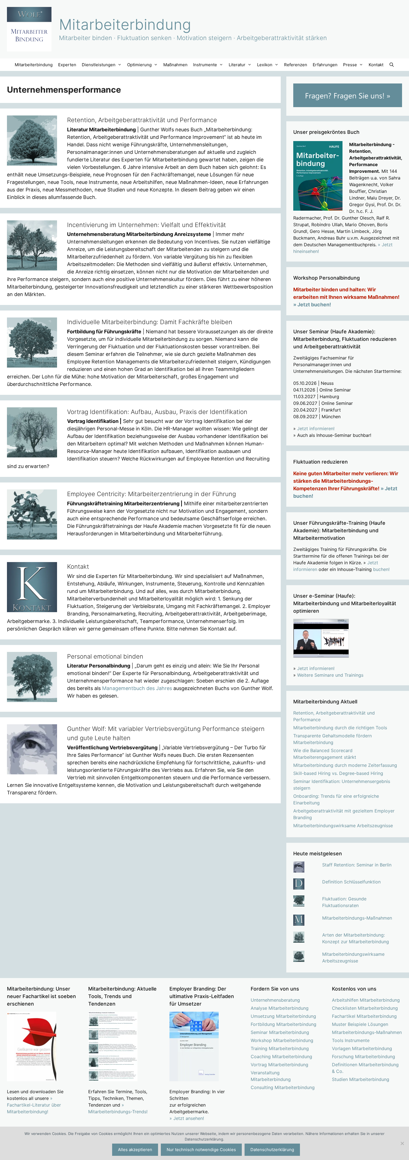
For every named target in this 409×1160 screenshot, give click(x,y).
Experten (67, 64)
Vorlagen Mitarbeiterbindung (362, 1048)
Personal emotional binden (105, 656)
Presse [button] (350, 64)
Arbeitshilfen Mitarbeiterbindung (366, 1000)
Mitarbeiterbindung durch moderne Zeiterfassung (345, 765)
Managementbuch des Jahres (137, 688)
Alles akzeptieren (135, 1149)
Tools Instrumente (350, 1040)
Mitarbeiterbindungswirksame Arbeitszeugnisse (343, 825)
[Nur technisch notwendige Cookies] (402, 1143)
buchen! (381, 569)
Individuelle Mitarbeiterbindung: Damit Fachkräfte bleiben (149, 322)
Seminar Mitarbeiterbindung (280, 1032)
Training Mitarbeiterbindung (280, 1048)
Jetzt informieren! (315, 428)
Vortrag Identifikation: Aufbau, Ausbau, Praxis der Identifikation (157, 411)
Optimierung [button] (139, 64)
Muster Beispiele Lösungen (360, 1024)
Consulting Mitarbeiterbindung (283, 1087)
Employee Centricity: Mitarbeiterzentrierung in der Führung (151, 494)
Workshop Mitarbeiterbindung (282, 1040)
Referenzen (295, 64)
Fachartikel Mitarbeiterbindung (364, 1016)
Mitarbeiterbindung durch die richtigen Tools (340, 727)
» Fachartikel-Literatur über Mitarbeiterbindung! (34, 1104)
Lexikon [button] (264, 64)
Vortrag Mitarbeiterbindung (279, 1064)
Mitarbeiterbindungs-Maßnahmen (357, 918)
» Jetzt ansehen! (186, 1118)
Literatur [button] (237, 64)
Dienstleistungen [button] (98, 64)
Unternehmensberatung (275, 1000)
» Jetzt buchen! (312, 304)
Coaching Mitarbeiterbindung (281, 1056)
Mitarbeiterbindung (125, 24)
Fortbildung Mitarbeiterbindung (283, 1024)
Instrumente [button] (205, 64)
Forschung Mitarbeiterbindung (363, 1056)
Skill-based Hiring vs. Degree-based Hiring (338, 773)
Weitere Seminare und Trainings (330, 675)
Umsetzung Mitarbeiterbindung (283, 1016)
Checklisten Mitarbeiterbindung (365, 1008)
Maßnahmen (175, 64)
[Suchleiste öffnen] (391, 64)
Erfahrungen (325, 64)
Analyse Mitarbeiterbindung (280, 1008)
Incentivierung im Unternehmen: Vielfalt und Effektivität (146, 224)
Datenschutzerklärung (272, 1149)
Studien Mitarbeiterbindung (360, 1079)
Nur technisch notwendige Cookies (201, 1149)
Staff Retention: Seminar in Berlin (356, 865)
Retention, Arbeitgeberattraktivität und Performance (142, 120)
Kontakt (376, 64)
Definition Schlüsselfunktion (351, 882)
